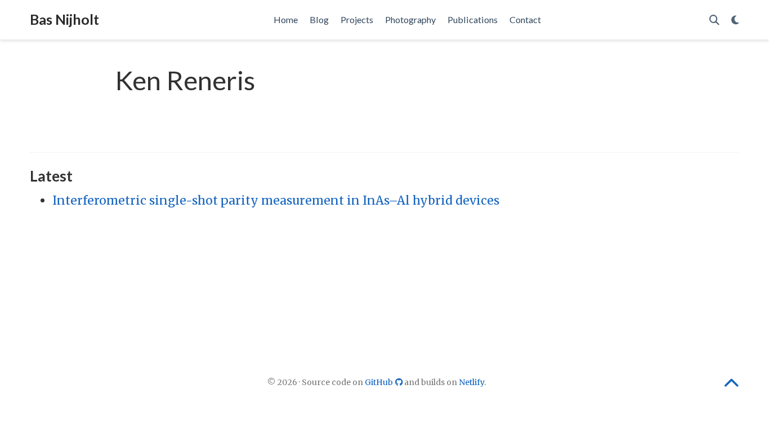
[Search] (714, 20)
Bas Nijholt (64, 19)
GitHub (380, 382)
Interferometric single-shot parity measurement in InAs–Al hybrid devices (275, 200)
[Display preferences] (735, 20)
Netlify (471, 382)
